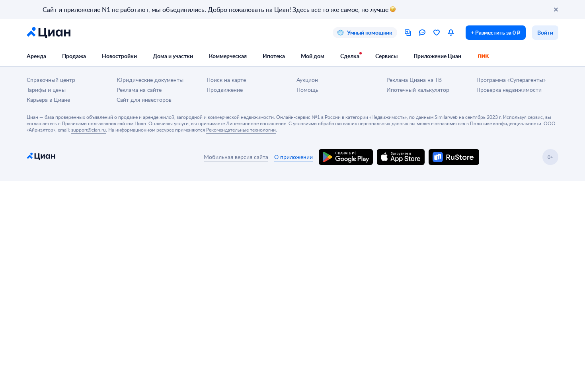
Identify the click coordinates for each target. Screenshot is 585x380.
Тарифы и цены (46, 89)
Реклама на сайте (139, 89)
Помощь (307, 89)
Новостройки (119, 56)
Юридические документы (150, 79)
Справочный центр (51, 79)
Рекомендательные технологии (241, 129)
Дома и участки (173, 56)
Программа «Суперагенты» (511, 79)
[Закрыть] (556, 9)
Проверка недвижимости (509, 89)
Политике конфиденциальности (505, 123)
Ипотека (274, 56)
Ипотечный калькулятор (417, 89)
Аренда (36, 56)
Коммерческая (228, 56)
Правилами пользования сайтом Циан (104, 123)
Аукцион (307, 79)
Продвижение (225, 89)
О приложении (293, 157)
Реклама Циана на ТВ (414, 79)
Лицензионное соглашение (256, 123)
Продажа (74, 56)
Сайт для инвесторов (144, 99)
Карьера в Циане (48, 99)
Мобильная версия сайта (236, 157)
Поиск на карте (226, 79)
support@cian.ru (88, 129)
